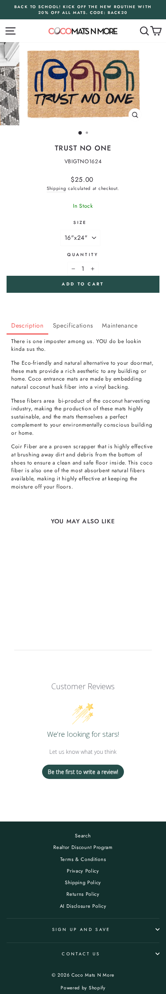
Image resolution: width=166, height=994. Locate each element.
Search (83, 835)
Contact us (81, 954)
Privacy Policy (83, 870)
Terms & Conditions (83, 859)
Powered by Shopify (83, 987)
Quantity (83, 254)
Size (79, 222)
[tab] (27, 326)
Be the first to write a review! (83, 771)
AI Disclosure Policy (83, 906)
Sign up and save (81, 929)
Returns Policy (83, 894)
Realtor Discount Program (83, 847)
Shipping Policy (83, 882)
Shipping (56, 188)
